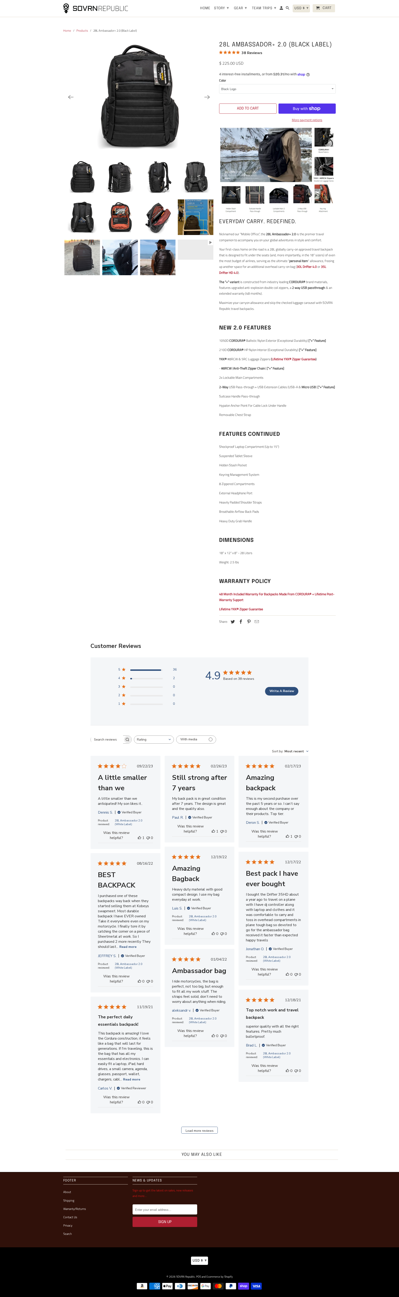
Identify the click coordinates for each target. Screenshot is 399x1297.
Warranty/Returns (74, 1208)
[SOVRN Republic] (95, 8)
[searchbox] (107, 739)
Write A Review (281, 691)
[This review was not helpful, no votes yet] (148, 837)
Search (67, 1233)
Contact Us (70, 1217)
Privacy (67, 1225)
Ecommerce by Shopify (219, 1276)
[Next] (207, 97)
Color (222, 80)
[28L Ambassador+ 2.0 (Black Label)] (138, 97)
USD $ (200, 1260)
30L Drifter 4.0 (307, 266)
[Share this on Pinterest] (248, 622)
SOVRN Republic (185, 1276)
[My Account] (282, 9)
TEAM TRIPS (264, 8)
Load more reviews (200, 1131)
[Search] (288, 9)
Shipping (68, 1200)
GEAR (240, 8)
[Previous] (71, 97)
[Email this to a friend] (256, 622)
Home (67, 30)
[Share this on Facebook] (240, 622)
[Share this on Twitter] (232, 622)
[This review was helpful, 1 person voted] (139, 837)
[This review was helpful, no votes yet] (213, 933)
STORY (221, 8)
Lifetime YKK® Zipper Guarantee (294, 359)
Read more (127, 947)
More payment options (307, 119)
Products (82, 30)
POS (198, 1276)
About (67, 1192)
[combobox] (154, 739)
